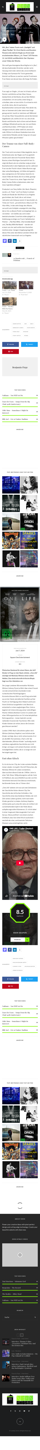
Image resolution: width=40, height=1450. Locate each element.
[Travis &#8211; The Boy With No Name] (9, 301)
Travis (21, 290)
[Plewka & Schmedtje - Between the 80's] (29, 504)
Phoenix (26, 331)
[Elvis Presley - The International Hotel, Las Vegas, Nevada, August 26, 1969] (11, 559)
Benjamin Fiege (20, 367)
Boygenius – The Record (11, 1288)
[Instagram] (20, 1411)
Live (13, 1351)
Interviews (24, 1338)
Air (26, 323)
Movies (4, 635)
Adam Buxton (17, 323)
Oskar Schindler (18, 970)
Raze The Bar (8, 50)
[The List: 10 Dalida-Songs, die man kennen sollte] (29, 485)
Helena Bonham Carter (19, 962)
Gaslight (27, 47)
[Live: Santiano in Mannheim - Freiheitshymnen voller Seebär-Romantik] (11, 485)
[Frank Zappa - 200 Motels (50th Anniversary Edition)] (11, 541)
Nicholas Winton (30, 966)
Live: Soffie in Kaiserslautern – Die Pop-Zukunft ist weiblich (25, 1355)
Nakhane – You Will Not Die (12, 395)
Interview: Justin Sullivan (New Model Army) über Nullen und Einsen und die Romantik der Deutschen (23, 1379)
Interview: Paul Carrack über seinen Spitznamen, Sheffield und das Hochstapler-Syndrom (24, 1366)
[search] (35, 1317)
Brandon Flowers (18, 327)
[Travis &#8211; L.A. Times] (9, 285)
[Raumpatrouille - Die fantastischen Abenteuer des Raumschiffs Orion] (29, 522)
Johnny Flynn (17, 966)
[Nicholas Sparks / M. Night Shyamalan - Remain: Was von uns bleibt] (29, 541)
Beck (32, 323)
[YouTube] (24, 1411)
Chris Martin (31, 327)
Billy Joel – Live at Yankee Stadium (15, 419)
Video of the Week (15, 28)
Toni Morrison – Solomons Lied (14, 1281)
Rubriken (5, 28)
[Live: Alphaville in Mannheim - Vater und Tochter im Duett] (29, 559)
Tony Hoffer (17, 335)
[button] (5, 241)
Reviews (11, 635)
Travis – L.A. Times (8, 290)
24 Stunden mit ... (19, 250)
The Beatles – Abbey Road (11, 1294)
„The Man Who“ (14, 222)
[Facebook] (11, 1411)
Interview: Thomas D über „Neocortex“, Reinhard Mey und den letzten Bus (24, 1343)
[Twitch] (29, 1411)
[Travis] (26, 285)
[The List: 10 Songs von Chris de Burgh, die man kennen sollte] (11, 504)
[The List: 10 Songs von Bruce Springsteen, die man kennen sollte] (11, 522)
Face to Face (16, 1338)
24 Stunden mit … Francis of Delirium (23, 259)
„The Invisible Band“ (28, 222)
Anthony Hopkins (18, 958)
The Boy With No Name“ (14, 224)
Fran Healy (16, 331)
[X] (15, 1411)
